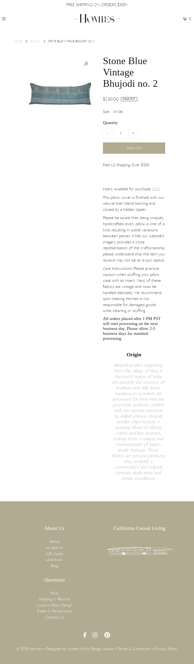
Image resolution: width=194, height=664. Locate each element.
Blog (54, 566)
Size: (106, 111)
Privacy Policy (166, 649)
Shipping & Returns (54, 599)
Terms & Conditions (134, 649)
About (54, 541)
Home (18, 41)
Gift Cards (54, 554)
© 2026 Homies (29, 649)
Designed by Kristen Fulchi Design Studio (80, 649)
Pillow (35, 41)
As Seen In (54, 547)
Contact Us (54, 617)
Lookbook (54, 559)
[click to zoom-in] (86, 64)
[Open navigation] (19, 19)
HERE (156, 189)
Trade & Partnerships (54, 611)
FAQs (54, 593)
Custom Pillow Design (54, 605)
